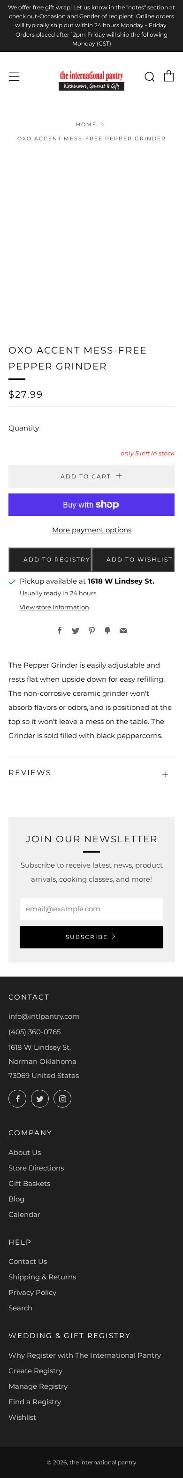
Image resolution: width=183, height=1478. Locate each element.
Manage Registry (38, 1386)
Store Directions (36, 1167)
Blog (16, 1198)
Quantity (23, 427)
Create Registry (35, 1370)
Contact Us (27, 1261)
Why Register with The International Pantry (84, 1355)
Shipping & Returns (42, 1276)
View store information (54, 607)
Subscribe (87, 936)
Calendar (24, 1214)
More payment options (91, 529)
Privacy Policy (32, 1292)
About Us (24, 1152)
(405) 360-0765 (34, 1031)
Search (20, 1307)
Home (86, 124)
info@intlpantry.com (44, 1016)
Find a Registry (34, 1401)
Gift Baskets (29, 1183)
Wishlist (22, 1417)
